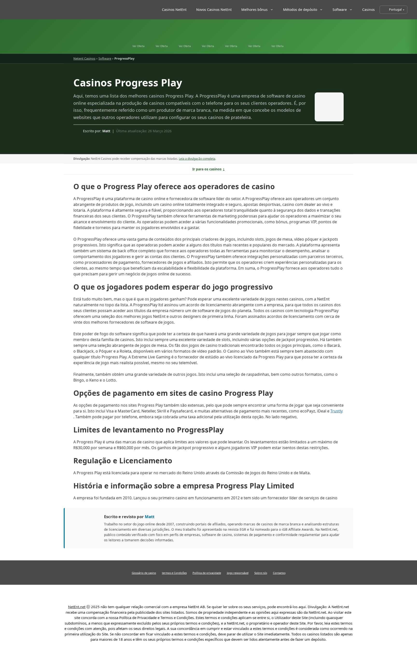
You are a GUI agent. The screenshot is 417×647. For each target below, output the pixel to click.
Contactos (279, 573)
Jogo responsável (238, 573)
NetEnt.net (76, 606)
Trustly (336, 411)
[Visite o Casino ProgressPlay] (327, 108)
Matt (106, 131)
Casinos (368, 9)
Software (340, 9)
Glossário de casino (144, 573)
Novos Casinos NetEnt (214, 9)
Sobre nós (260, 573)
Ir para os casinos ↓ (208, 169)
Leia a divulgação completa (197, 159)
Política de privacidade (207, 573)
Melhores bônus (254, 9)
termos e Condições (174, 573)
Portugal (395, 9)
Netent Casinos (84, 58)
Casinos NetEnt (174, 9)
